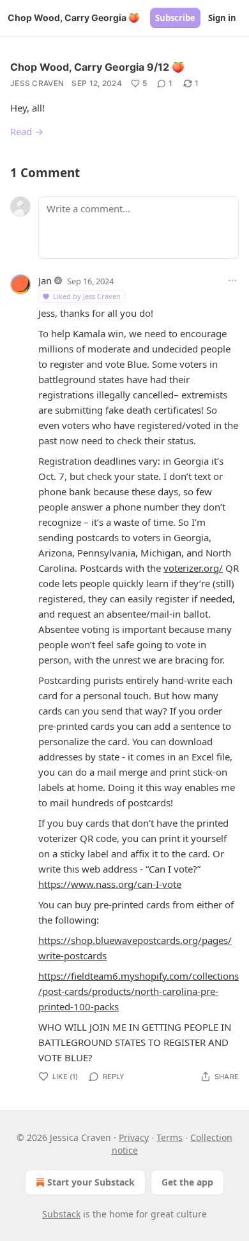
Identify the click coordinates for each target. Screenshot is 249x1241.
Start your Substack (91, 1182)
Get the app (187, 1182)
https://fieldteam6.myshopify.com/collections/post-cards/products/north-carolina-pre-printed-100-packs (138, 991)
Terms (169, 1137)
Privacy (134, 1137)
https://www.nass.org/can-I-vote (109, 884)
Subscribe (175, 18)
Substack (61, 1214)
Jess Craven (37, 83)
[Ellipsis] (232, 280)
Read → (26, 131)
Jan (45, 280)
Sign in (222, 18)
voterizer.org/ (193, 568)
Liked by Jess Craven (87, 296)
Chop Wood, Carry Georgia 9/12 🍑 (97, 67)
